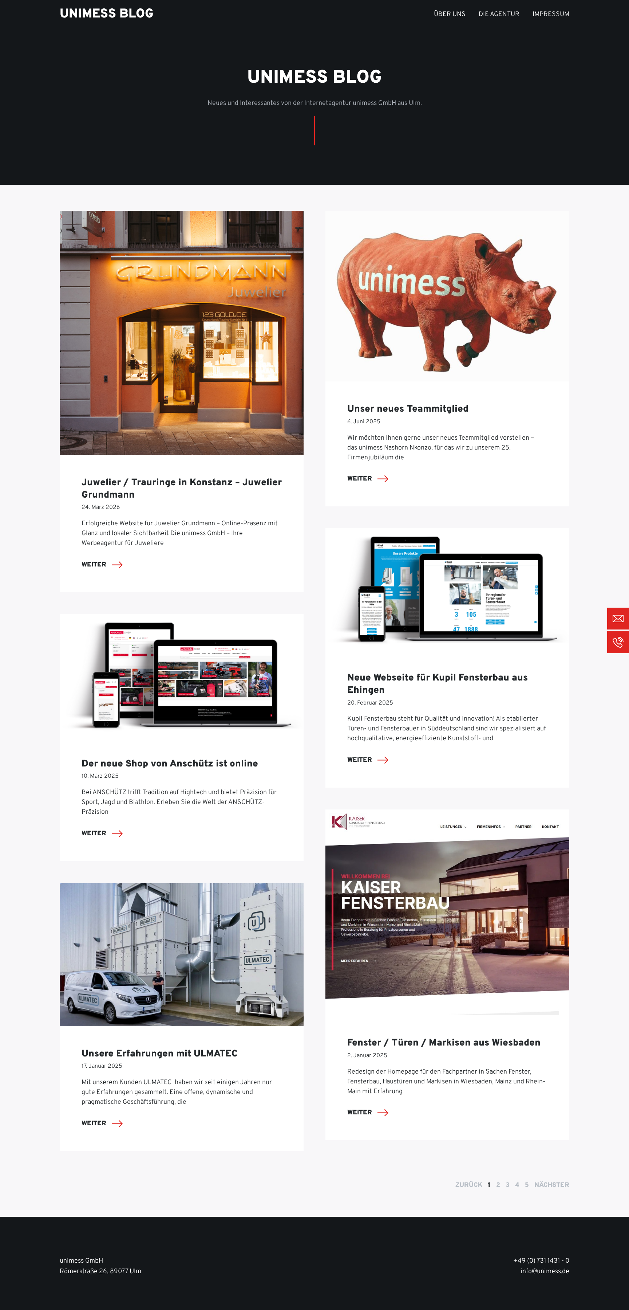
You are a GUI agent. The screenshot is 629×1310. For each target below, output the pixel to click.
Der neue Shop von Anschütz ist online (170, 764)
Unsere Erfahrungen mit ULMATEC (159, 1054)
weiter (95, 565)
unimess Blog (107, 14)
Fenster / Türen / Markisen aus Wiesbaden (444, 1043)
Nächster (551, 1185)
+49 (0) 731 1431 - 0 (541, 1261)
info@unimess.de (545, 1271)
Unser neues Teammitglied (407, 409)
